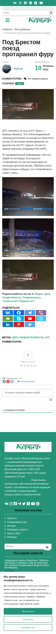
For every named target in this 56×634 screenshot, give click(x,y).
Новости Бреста (32, 337)
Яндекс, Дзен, (43, 294)
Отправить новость (17, 529)
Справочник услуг (17, 522)
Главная (7, 29)
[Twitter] (30, 324)
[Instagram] (41, 318)
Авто (19, 83)
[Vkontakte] (8, 312)
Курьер (18, 68)
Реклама (12, 537)
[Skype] (19, 318)
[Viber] (41, 312)
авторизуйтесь (27, 381)
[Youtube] (30, 318)
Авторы (11, 526)
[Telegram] (30, 312)
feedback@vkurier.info (17, 480)
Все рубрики (22, 29)
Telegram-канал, (32, 297)
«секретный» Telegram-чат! (18, 301)
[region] (28, 603)
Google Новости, (12, 297)
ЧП (48, 337)
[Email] (8, 318)
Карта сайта (13, 533)
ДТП (15, 337)
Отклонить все (28, 627)
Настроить (28, 619)
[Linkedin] (8, 324)
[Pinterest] (19, 324)
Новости (12, 518)
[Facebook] (19, 312)
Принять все (28, 611)
